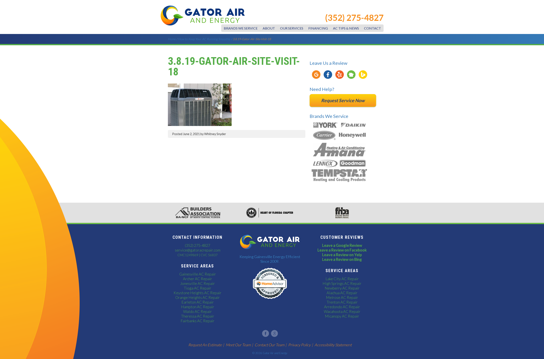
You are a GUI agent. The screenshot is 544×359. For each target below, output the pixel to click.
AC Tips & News (346, 28)
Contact (372, 28)
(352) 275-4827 (354, 18)
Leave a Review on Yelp (342, 254)
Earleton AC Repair (197, 302)
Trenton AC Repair (342, 302)
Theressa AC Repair (197, 316)
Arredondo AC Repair (342, 306)
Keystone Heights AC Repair (197, 292)
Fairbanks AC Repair (197, 320)
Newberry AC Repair (342, 288)
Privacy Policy (299, 344)
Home (172, 39)
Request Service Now (343, 100)
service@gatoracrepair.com (197, 250)
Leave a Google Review (342, 245)
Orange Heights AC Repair (197, 297)
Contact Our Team (269, 344)
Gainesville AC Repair (197, 274)
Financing (318, 28)
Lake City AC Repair (342, 278)
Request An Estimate (205, 344)
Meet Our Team (238, 344)
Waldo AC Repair (197, 311)
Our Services (291, 28)
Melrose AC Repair (342, 297)
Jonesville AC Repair (197, 283)
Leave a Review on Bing (342, 259)
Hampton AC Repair (197, 306)
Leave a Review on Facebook (342, 250)
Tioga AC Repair (197, 288)
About (269, 28)
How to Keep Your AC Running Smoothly (204, 39)
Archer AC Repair (197, 278)
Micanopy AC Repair (342, 316)
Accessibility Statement (333, 344)
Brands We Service (241, 28)
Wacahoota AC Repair (342, 311)
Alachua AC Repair (342, 292)
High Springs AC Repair (342, 283)
